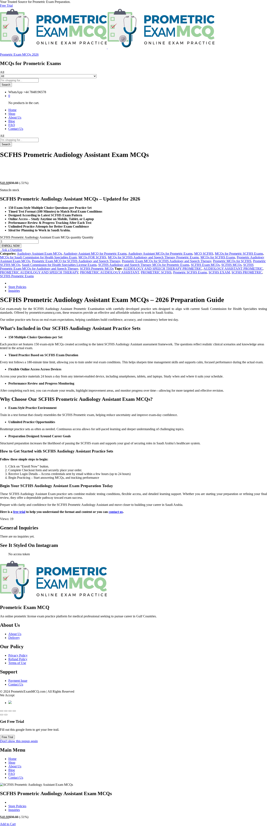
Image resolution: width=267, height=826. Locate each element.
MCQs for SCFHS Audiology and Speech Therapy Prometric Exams (153, 257)
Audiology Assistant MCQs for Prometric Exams (160, 253)
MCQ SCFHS (203, 253)
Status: (4, 190)
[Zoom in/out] (14, 711)
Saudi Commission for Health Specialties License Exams (59, 265)
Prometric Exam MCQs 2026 (19, 54)
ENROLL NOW (11, 245)
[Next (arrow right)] (6, 714)
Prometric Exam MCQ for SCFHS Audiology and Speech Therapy (76, 261)
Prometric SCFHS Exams (190, 272)
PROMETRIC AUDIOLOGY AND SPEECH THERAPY (39, 272)
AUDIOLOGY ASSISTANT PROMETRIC (233, 268)
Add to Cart (8, 824)
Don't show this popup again (19, 741)
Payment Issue (17, 680)
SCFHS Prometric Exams (17, 276)
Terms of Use (17, 663)
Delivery (14, 637)
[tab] (137, 283)
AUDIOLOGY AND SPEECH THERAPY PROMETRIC (162, 268)
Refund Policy (17, 659)
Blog (11, 121)
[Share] (6, 711)
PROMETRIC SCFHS (156, 272)
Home (12, 110)
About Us (14, 117)
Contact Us (15, 128)
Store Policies (17, 287)
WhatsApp (15, 92)
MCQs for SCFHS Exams (217, 257)
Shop (11, 113)
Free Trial (6, 5)
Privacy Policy (18, 655)
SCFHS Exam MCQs (205, 265)
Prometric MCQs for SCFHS (232, 261)
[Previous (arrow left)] (1, 714)
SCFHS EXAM (219, 272)
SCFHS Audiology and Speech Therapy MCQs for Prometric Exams (143, 265)
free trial (19, 512)
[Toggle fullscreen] (10, 711)
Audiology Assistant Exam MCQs (39, 253)
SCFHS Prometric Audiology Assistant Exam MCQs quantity (40, 237)
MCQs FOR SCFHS (92, 257)
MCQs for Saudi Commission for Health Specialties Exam (38, 257)
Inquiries (14, 290)
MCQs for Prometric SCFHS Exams (239, 253)
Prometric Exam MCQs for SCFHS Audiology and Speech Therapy (166, 261)
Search (6, 84)
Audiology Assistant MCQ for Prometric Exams (95, 253)
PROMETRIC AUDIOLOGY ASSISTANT (109, 272)
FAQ (11, 125)
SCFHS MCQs (231, 265)
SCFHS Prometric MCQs (97, 268)
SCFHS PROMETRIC (247, 272)
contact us (116, 512)
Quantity (87, 237)
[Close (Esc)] (1, 711)
